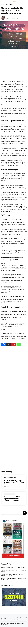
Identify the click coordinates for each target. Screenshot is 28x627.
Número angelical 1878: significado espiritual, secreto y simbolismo (12, 498)
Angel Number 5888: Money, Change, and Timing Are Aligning (13, 570)
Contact (2, 619)
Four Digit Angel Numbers (10, 477)
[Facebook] (3, 344)
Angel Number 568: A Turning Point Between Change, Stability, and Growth (13, 579)
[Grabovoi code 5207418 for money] (14, 597)
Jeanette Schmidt (10, 17)
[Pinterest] (13, 344)
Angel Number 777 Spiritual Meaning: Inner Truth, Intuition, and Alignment (12, 575)
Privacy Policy (17, 619)
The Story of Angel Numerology (20, 617)
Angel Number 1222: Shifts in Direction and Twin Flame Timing (14, 482)
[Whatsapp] (19, 344)
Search (25, 513)
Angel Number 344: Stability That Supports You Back (13, 567)
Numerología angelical (7, 4)
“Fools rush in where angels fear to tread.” (7, 617)
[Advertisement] (14, 64)
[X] (8, 344)
